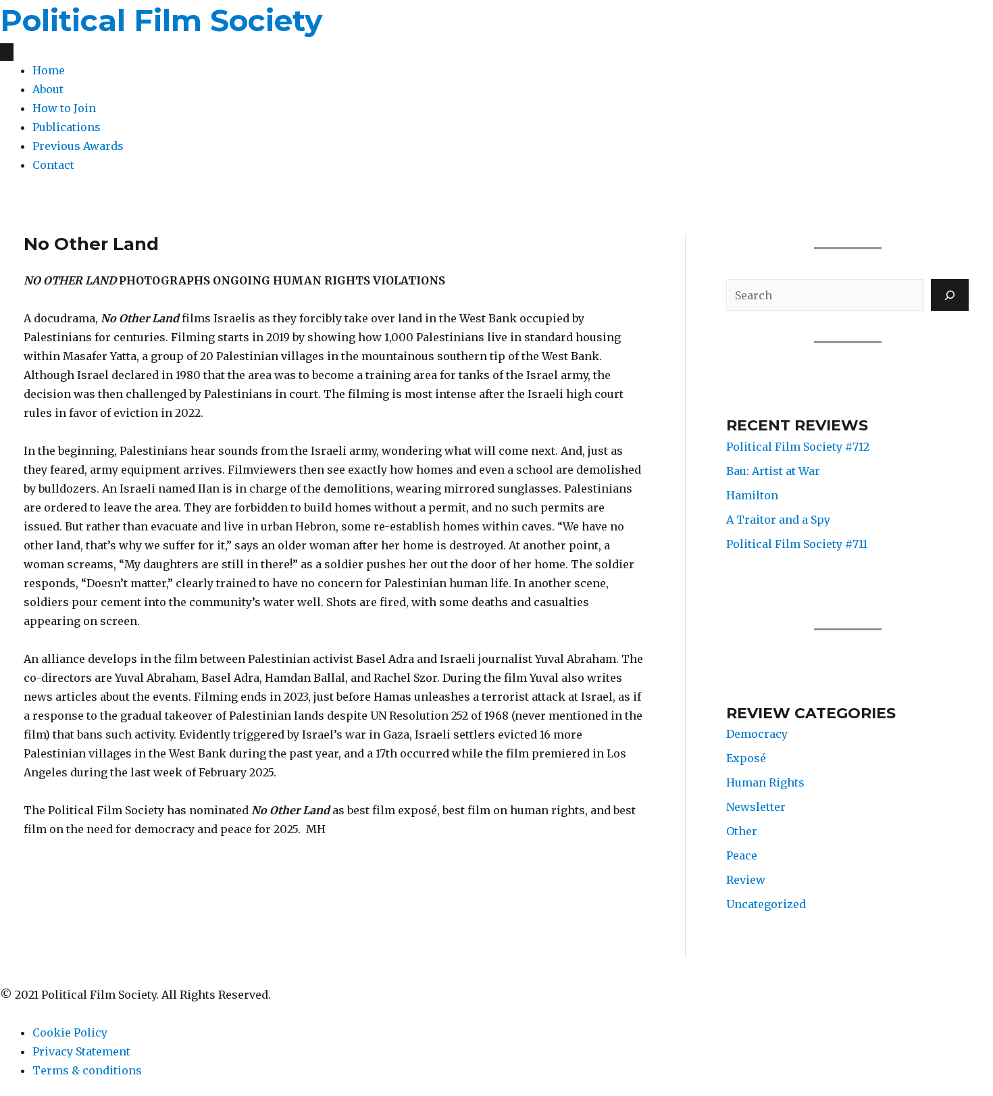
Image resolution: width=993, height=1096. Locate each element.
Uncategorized (766, 904)
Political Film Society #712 (797, 446)
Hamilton (752, 495)
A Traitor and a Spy (778, 519)
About (47, 89)
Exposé (746, 758)
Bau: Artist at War (773, 471)
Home (48, 70)
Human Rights (765, 782)
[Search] (950, 294)
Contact (53, 165)
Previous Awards (78, 146)
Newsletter (756, 807)
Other (741, 831)
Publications (66, 127)
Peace (741, 855)
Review (745, 880)
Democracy (757, 734)
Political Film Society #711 (796, 544)
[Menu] (7, 52)
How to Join (64, 108)
